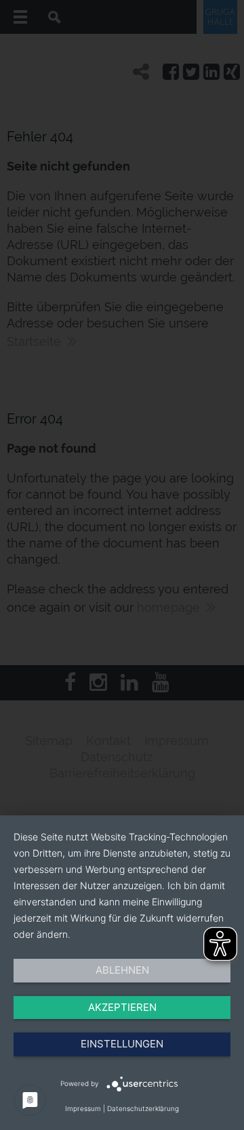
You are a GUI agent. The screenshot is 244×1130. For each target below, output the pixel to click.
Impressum (83, 1108)
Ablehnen (122, 970)
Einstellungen (122, 1043)
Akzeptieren (122, 1007)
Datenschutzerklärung (143, 1108)
